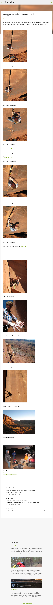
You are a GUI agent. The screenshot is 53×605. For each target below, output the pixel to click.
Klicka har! (23, 246)
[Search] (18, 2)
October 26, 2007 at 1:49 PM (13, 512)
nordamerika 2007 (12, 474)
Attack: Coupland (14, 589)
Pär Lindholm (10, 2)
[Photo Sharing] (15, 61)
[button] (3, 18)
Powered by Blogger (27, 603)
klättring (5, 474)
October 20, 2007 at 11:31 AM (13, 494)
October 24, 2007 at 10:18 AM (13, 504)
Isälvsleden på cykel (15, 567)
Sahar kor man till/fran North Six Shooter (30, 367)
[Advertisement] (26, 529)
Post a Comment (6, 515)
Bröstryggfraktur (14, 545)
